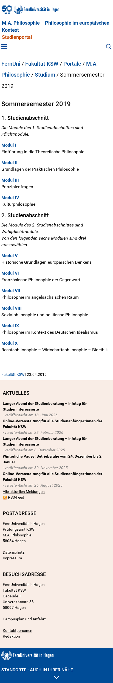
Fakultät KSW (41, 63)
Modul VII (10, 290)
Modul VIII (11, 308)
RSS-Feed (16, 497)
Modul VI (10, 273)
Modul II (9, 162)
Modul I (8, 145)
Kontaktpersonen (17, 630)
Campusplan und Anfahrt (24, 619)
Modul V (9, 255)
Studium (45, 74)
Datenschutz (13, 552)
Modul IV (10, 197)
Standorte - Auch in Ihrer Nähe (37, 669)
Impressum (12, 558)
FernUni (10, 63)
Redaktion (11, 636)
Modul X (10, 343)
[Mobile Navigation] (4, 46)
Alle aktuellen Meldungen (24, 491)
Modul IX (10, 325)
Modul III (10, 180)
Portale (72, 63)
